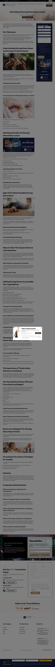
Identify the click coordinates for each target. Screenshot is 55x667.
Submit (38, 333)
